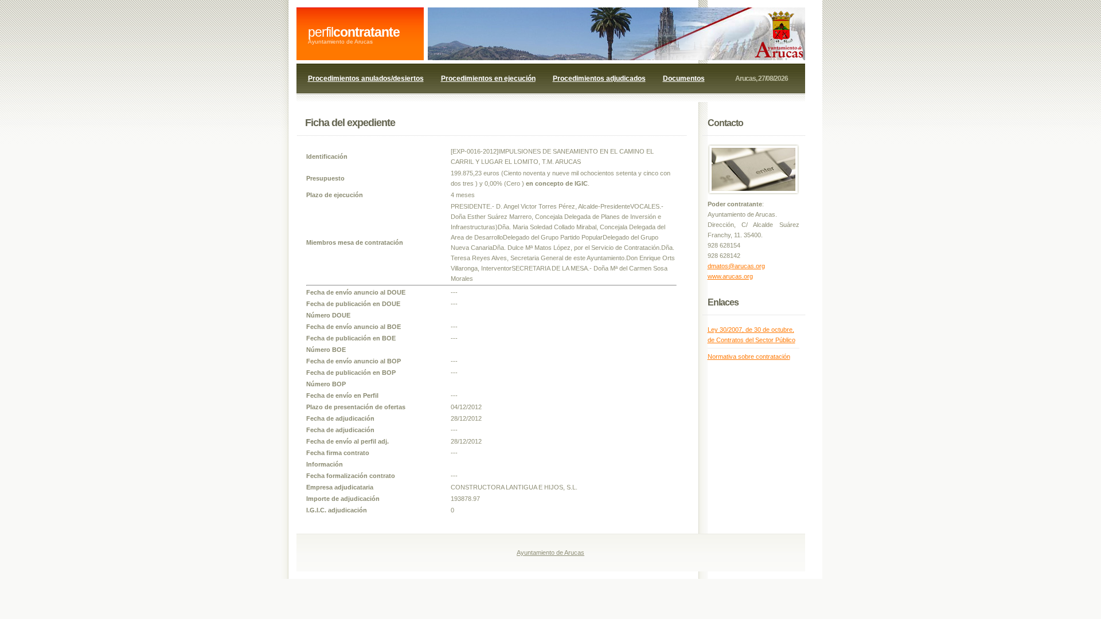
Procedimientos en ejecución (488, 79)
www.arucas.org (730, 276)
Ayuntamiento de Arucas (550, 552)
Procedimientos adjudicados (599, 79)
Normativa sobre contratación (749, 356)
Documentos (684, 79)
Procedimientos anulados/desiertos (366, 79)
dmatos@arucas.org (736, 266)
